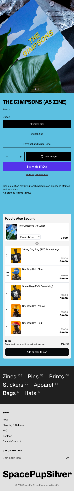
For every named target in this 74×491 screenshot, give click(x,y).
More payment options (37, 174)
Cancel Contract (12, 441)
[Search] (11, 5)
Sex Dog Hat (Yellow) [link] (33, 306)
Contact (7, 436)
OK (67, 457)
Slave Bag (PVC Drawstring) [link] (37, 286)
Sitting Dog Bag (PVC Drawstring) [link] (40, 249)
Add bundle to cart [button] (37, 352)
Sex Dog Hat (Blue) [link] (32, 269)
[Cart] (70, 5)
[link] (11, 232)
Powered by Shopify (49, 485)
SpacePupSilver (30, 485)
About (6, 419)
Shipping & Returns (13, 425)
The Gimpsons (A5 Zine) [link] (32, 225)
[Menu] (4, 5)
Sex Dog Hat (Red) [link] (32, 322)
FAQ (5, 430)
